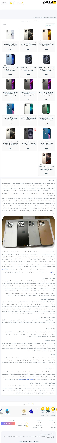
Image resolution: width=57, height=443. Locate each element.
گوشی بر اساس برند (42, 17)
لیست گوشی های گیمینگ (26, 379)
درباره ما (54, 422)
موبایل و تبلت (50, 17)
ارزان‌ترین (40, 21)
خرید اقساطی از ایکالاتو (37, 427)
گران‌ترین (35, 21)
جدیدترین (53, 21)
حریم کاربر (40, 430)
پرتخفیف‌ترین (47, 21)
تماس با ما (54, 425)
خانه (55, 17)
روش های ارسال (39, 425)
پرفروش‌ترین (22, 21)
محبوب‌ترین (29, 21)
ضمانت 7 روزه (39, 422)
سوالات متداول (53, 427)
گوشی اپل (35, 17)
